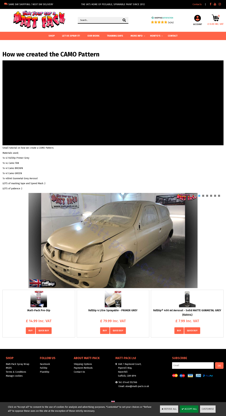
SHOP (51, 35)
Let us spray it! (71, 35)
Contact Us (79, 371)
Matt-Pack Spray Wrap (17, 364)
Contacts (197, 4)
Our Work (93, 35)
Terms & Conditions (16, 371)
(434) (171, 22)
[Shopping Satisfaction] (162, 18)
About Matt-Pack (87, 358)
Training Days (115, 35)
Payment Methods (83, 368)
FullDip (43, 368)
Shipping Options (83, 364)
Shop (10, 358)
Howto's (155, 35)
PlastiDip (44, 371)
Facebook (45, 364)
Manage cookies (14, 375)
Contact (173, 35)
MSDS (9, 368)
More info (137, 35)
